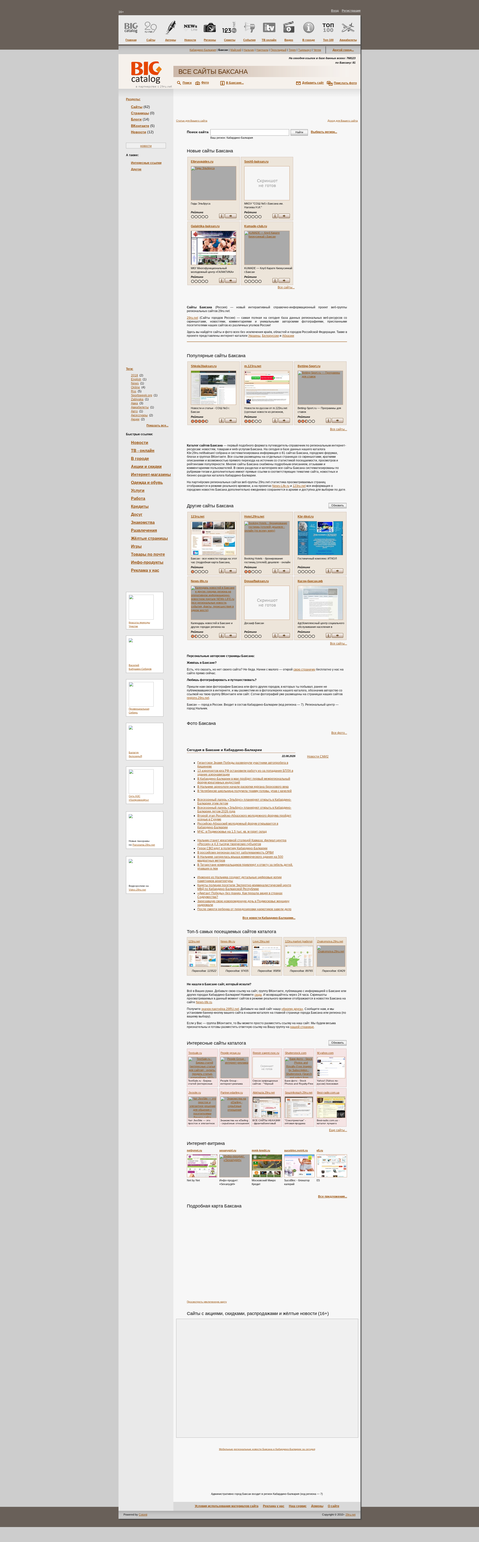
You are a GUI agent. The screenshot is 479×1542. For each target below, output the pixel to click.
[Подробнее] (202, 1165)
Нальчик (248, 49)
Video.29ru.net (137, 889)
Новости (138, 132)
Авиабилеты (140, 407)
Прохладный (278, 49)
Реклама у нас (145, 570)
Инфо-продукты (147, 562)
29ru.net (192, 318)
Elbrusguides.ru (202, 161)
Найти (299, 132)
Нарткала (262, 49)
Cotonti (143, 1514)
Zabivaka (137, 399)
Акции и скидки (146, 466)
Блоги (136, 119)
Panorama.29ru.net (143, 844)
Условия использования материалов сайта (226, 1506)
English (136, 379)
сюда (258, 994)
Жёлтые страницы (149, 538)
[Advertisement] (146, 261)
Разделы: (133, 99)
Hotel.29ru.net (254, 516)
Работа (138, 498)
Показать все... (157, 425)
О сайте (333, 1506)
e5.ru (320, 1150)
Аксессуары (139, 415)
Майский (235, 49)
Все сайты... (286, 287)
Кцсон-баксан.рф (310, 581)
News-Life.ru (280, 486)
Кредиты (140, 506)
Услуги (137, 490)
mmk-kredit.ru (261, 1150)
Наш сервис (298, 1506)
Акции (135, 419)
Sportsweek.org (141, 395)
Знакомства (143, 522)
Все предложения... (332, 1196)
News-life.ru (199, 581)
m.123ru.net (252, 366)
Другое (136, 169)
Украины (254, 335)
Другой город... (343, 49)
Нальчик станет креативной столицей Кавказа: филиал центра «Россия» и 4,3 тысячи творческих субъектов (241, 842)
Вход (335, 10)
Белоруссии (270, 335)
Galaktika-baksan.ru (205, 226)
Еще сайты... (338, 1130)
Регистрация (351, 10)
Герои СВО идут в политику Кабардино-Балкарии (232, 848)
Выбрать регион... (324, 132)
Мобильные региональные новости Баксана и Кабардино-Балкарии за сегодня (267, 1449)
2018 (134, 375)
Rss (133, 391)
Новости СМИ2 (318, 756)
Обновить (337, 505)
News (135, 383)
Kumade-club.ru (255, 226)
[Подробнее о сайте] (213, 183)
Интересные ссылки (146, 163)
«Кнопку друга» (292, 1009)
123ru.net (299, 486)
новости (146, 146)
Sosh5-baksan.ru (256, 161)
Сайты (136, 107)
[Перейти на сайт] (231, 216)
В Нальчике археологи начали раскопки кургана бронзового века (243, 786)
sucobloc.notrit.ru (296, 1150)
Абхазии (288, 335)
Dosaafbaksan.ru (256, 581)
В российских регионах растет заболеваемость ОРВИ (235, 852)
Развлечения (144, 530)
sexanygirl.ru (227, 1150)
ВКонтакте (140, 126)
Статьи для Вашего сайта (191, 120)
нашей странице (302, 1027)
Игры (136, 546)
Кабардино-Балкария (203, 49)
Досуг (136, 514)
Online (135, 387)
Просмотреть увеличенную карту (207, 1301)
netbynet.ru (194, 1150)
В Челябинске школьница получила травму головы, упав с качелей (244, 791)
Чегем (317, 49)
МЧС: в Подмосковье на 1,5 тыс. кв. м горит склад (232, 831)
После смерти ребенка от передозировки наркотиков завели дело (244, 909)
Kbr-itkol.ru (306, 516)
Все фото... (339, 733)
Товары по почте (148, 554)
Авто (134, 411)
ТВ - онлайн (142, 450)
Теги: (129, 369)
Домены (317, 1506)
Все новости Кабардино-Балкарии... (268, 918)
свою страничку (304, 669)
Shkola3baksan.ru (204, 366)
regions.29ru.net (198, 698)
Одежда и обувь (147, 482)
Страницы (140, 113)
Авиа (134, 403)
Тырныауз (304, 49)
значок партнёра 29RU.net (220, 1009)
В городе (140, 458)
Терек (292, 49)
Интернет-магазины (151, 474)
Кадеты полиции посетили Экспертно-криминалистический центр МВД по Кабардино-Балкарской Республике (244, 887)
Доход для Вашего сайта (343, 120)
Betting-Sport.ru (309, 366)
